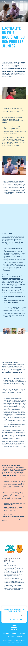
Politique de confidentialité (19, 640)
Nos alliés (14, 633)
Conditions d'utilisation (7, 640)
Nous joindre (19, 636)
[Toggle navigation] (2, 2)
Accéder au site (7, 592)
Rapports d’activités (10, 636)
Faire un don (22, 633)
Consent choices (4, 645)
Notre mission (6, 633)
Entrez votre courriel (14, 613)
